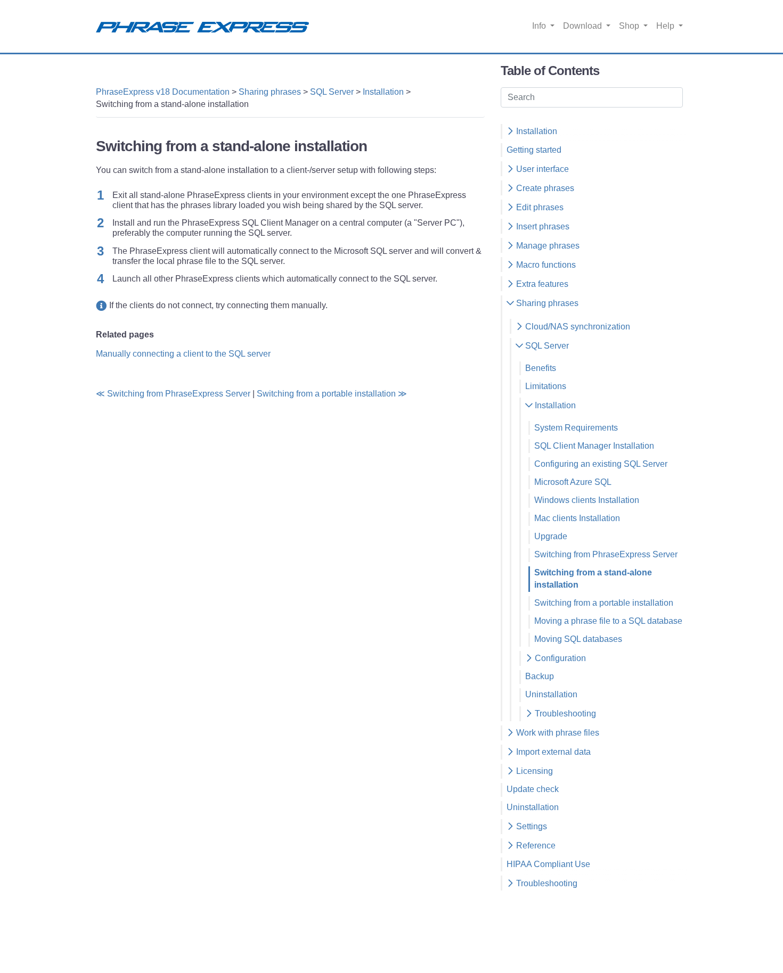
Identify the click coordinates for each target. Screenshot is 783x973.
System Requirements (576, 427)
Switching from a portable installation (603, 602)
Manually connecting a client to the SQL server (183, 353)
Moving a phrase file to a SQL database (608, 620)
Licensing (533, 771)
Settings (530, 826)
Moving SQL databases (578, 639)
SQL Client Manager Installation (594, 445)
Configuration (559, 658)
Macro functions (545, 264)
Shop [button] (630, 25)
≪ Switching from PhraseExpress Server (173, 393)
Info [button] (540, 25)
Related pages (125, 334)
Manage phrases (547, 245)
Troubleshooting (564, 713)
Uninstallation (551, 694)
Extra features (541, 283)
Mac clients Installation (577, 518)
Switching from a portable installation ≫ (332, 393)
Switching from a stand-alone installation (593, 578)
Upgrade (550, 536)
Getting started (534, 149)
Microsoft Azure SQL (572, 481)
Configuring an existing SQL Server (600, 463)
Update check (533, 789)
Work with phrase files (556, 732)
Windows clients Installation (586, 500)
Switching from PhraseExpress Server (606, 554)
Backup (539, 676)
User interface (541, 169)
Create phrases (544, 188)
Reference (535, 845)
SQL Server (332, 91)
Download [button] (583, 25)
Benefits (540, 368)
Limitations (545, 386)
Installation (383, 91)
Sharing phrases (270, 91)
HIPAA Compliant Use (548, 864)
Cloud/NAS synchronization (576, 326)
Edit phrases (539, 207)
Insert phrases (541, 226)
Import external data (552, 751)
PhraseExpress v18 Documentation (163, 91)
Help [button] (666, 25)
